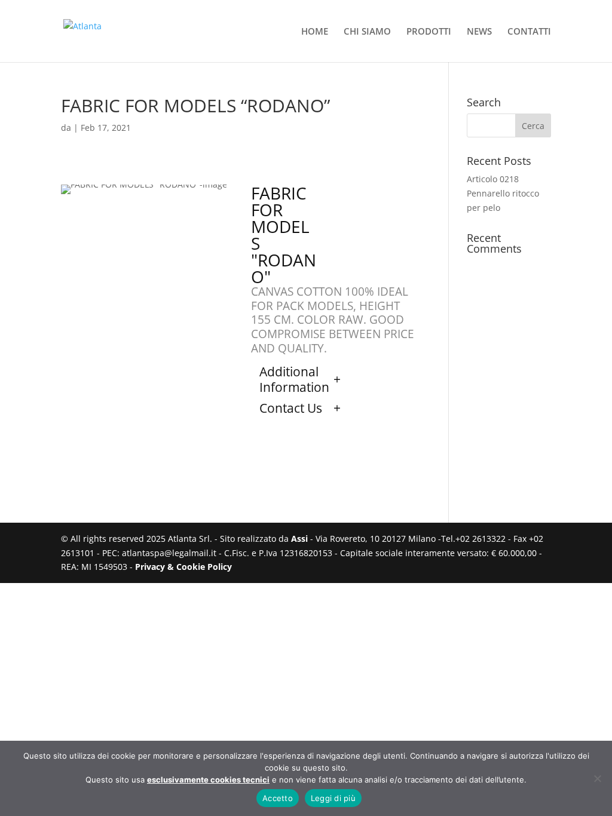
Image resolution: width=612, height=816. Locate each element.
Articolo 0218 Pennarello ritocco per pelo (503, 193)
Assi (299, 538)
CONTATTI (529, 32)
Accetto (277, 798)
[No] (597, 778)
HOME (314, 32)
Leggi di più (333, 798)
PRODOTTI (428, 32)
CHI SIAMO (367, 32)
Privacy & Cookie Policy (183, 566)
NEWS (479, 32)
